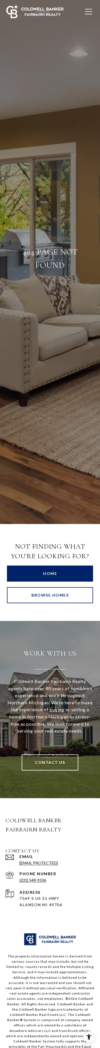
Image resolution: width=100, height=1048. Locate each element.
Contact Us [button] (50, 762)
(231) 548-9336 (32, 880)
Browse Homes (50, 595)
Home (50, 573)
